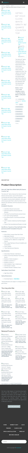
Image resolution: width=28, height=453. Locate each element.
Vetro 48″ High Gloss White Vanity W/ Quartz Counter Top (20, 306)
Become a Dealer (14, 434)
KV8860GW (19, 118)
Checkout (18, 383)
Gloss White (19, 113)
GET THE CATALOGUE (14, 406)
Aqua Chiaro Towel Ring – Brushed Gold (20, 342)
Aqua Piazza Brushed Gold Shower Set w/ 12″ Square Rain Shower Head (7, 378)
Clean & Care (18, 428)
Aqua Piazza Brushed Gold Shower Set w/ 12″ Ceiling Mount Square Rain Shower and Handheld (7, 354)
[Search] (25, 441)
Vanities (7, 5)
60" (21, 104)
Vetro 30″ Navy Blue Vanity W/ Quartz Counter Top (20, 358)
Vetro (12, 5)
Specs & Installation (9, 431)
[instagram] (12, 417)
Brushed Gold (19, 106)
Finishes (8, 428)
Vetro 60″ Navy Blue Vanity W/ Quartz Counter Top (20, 323)
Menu (23, 2)
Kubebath (18, 447)
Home (2, 5)
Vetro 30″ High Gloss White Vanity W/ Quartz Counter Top (6, 306)
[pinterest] (19, 417)
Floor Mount (19, 111)
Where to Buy (14, 424)
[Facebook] (19, 123)
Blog (23, 424)
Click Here (16, 279)
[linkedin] (9, 417)
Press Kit (22, 431)
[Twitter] (21, 123)
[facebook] (16, 417)
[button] (25, 2)
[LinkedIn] (16, 124)
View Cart (13, 383)
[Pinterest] (23, 123)
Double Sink (19, 109)
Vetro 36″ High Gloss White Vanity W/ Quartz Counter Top (6, 326)
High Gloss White (20, 116)
